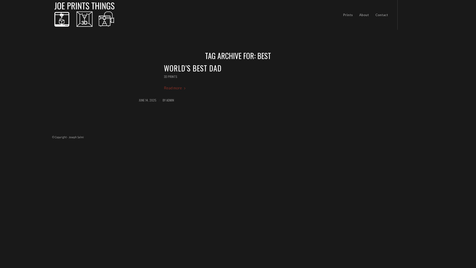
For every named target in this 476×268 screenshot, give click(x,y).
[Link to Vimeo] (420, 14)
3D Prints (170, 76)
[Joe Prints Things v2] (84, 15)
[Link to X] (412, 14)
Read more (173, 88)
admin (170, 100)
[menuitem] (348, 15)
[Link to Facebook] (405, 14)
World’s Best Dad (193, 68)
